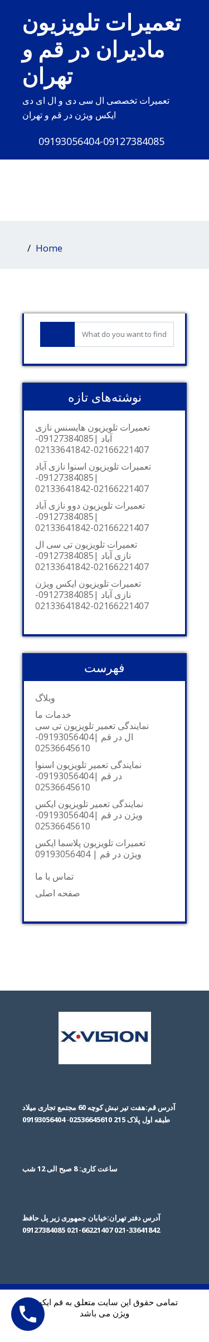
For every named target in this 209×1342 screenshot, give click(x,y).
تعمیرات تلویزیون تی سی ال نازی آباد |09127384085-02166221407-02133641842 (92, 555)
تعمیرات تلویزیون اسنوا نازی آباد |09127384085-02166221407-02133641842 (93, 477)
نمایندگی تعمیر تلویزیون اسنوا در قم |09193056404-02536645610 (88, 776)
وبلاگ (45, 697)
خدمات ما (53, 714)
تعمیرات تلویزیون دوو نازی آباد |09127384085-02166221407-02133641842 (92, 516)
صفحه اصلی (57, 893)
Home (49, 248)
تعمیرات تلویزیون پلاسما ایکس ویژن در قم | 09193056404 (90, 848)
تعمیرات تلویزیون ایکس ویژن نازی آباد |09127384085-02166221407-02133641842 (92, 594)
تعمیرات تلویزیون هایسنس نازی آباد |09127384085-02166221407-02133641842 (92, 438)
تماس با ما (54, 876)
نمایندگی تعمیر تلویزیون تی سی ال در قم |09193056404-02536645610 (92, 737)
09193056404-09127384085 (101, 141)
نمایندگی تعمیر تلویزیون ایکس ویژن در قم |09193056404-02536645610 (89, 815)
